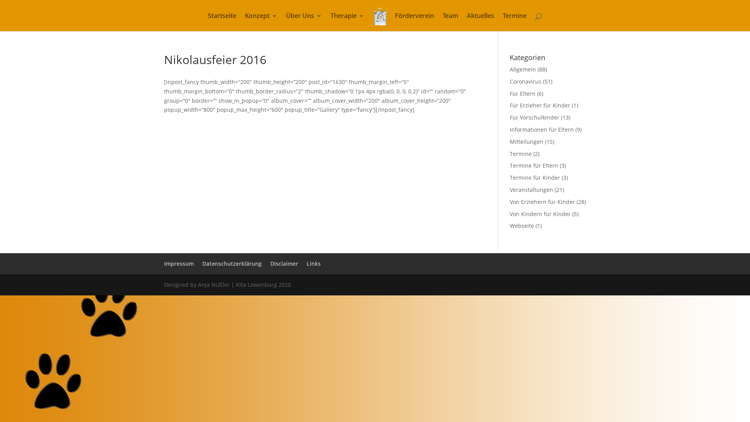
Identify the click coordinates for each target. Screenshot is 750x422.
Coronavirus (525, 81)
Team (450, 16)
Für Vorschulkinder (534, 117)
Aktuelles (480, 16)
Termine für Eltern (534, 165)
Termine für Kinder (535, 177)
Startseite (222, 16)
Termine (515, 16)
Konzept (257, 16)
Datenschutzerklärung (232, 263)
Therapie (343, 16)
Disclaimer (284, 263)
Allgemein (523, 69)
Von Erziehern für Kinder (542, 202)
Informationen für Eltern (542, 129)
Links (314, 263)
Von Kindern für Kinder (540, 214)
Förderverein (414, 16)
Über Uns (300, 16)
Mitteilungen (526, 141)
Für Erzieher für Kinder (540, 105)
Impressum (179, 263)
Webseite (522, 225)
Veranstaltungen (531, 189)
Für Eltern (523, 93)
